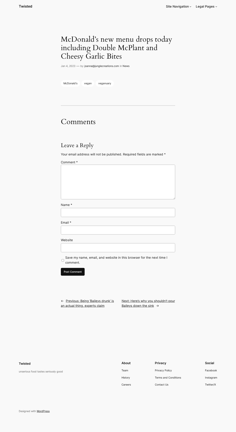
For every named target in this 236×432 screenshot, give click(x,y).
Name (66, 205)
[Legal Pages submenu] (216, 6)
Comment (69, 162)
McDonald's (70, 83)
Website (67, 240)
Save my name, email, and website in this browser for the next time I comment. (116, 260)
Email (66, 222)
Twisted (25, 6)
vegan (88, 83)
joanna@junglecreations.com (101, 65)
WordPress (43, 411)
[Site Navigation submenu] (190, 6)
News (126, 65)
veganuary (104, 83)
